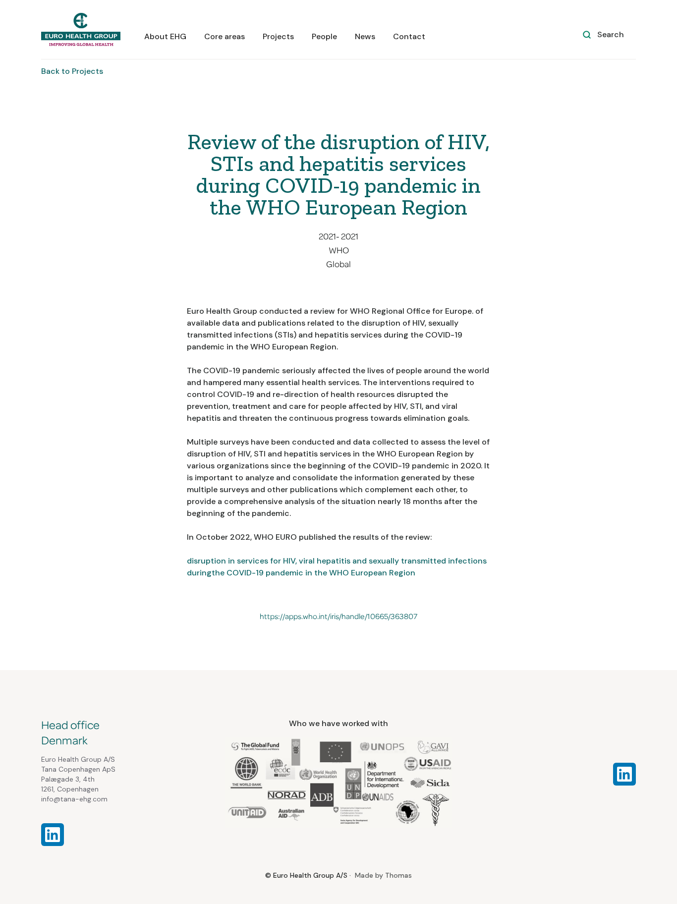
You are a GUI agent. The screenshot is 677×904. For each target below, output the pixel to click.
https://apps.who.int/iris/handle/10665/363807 (338, 617)
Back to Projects (72, 71)
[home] (80, 29)
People (324, 36)
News (365, 36)
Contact (409, 36)
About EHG (165, 36)
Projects (278, 36)
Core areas (224, 36)
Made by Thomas (383, 875)
